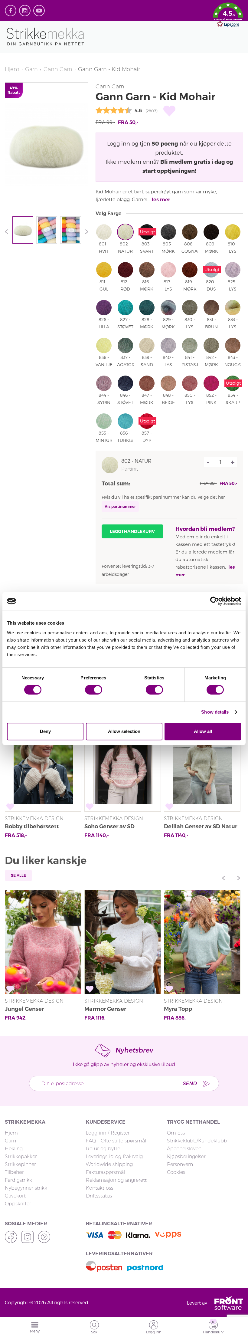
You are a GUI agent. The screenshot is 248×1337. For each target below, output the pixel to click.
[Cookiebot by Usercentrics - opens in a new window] (214, 601)
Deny (45, 731)
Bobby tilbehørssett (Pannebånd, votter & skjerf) (43, 827)
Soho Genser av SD (109, 826)
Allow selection (124, 731)
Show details (215, 711)
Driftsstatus (99, 1196)
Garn (31, 69)
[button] (228, 16)
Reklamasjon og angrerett (116, 1180)
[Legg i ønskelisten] (169, 111)
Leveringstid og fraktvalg (114, 1156)
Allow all (203, 731)
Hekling (14, 1148)
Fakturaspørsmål (105, 1172)
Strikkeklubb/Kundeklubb (197, 1141)
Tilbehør (14, 1172)
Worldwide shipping (109, 1164)
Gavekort (15, 1196)
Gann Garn (58, 69)
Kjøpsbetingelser (186, 1156)
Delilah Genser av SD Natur (200, 826)
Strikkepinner (20, 1164)
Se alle (18, 875)
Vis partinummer (120, 506)
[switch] (93, 690)
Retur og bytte (103, 1148)
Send (190, 1083)
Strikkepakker (21, 1156)
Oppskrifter (18, 1204)
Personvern (180, 1164)
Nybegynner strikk (26, 1188)
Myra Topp (178, 1009)
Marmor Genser (105, 1009)
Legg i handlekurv (132, 531)
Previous (8, 231)
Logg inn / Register (108, 1133)
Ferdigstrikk (18, 1180)
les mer (161, 199)
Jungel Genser (24, 1009)
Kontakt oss (99, 1188)
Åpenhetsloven (184, 1148)
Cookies (176, 1172)
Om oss (176, 1133)
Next (85, 231)
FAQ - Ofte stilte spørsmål (116, 1141)
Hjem (12, 69)
